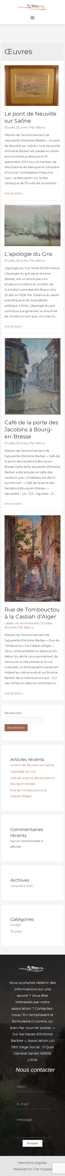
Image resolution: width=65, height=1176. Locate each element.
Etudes (10, 127)
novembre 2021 (21, 886)
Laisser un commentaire (22, 623)
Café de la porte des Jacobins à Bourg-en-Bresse (31, 429)
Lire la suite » (14, 193)
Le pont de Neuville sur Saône (32, 765)
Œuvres (22, 127)
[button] (33, 18)
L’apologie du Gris (28, 254)
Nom (17, 1079)
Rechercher (13, 713)
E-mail (18, 1096)
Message (20, 1113)
